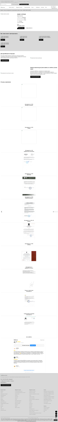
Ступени (16, 395)
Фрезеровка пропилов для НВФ (48, 391)
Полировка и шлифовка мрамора (49, 396)
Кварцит (2, 399)
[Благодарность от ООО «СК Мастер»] (29, 209)
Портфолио (38, 7)
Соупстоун (2, 408)
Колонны (30, 406)
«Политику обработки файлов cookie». (20, 420)
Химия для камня (27, 7)
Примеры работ (46, 408)
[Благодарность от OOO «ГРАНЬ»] (29, 116)
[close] (57, 211)
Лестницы (16, 396)
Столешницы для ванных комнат (20, 392)
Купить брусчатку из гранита (33, 410)
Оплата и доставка (15, 4)
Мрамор (2, 391)
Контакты (42, 7)
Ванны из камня (17, 403)
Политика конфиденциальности (5, 417)
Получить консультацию (24, 4)
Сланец (2, 404)
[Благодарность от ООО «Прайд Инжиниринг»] (29, 186)
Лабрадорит (2, 400)
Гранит (2, 392)
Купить (2, 39)
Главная (1, 10)
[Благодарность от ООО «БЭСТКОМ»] (29, 163)
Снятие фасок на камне (47, 403)
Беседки (30, 400)
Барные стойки (17, 407)
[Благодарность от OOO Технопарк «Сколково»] (29, 93)
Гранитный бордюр (32, 414)
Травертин (2, 396)
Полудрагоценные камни (5, 403)
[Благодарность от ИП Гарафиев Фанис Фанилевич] (29, 139)
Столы (16, 399)
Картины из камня (32, 392)
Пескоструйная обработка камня (49, 393)
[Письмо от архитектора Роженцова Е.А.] (29, 279)
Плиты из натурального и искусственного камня (12, 10)
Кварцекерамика (3, 395)
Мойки (16, 406)
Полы (30, 395)
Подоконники (17, 393)
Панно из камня (31, 411)
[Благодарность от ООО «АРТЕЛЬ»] (29, 233)
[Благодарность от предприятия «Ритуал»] (29, 256)
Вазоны (30, 407)
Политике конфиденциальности (31, 421)
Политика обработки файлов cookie (33, 417)
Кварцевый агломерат (4, 393)
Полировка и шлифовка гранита (49, 392)
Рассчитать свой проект (35, 76)
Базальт (2, 406)
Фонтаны (30, 404)
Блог (46, 7)
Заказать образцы (5, 60)
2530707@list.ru (3, 382)
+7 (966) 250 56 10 (54, 8)
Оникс (21, 10)
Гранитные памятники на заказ (34, 393)
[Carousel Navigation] (29, 211)
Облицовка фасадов (18, 400)
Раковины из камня (32, 391)
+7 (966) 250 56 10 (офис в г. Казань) (7, 380)
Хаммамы (16, 404)
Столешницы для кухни (18, 391)
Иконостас (31, 403)
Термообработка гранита (47, 399)
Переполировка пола (47, 395)
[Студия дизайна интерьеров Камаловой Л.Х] (29, 303)
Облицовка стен (31, 408)
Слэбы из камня (31, 396)
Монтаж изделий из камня (48, 400)
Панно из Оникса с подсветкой (34, 399)
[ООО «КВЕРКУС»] (29, 326)
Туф (1, 407)
